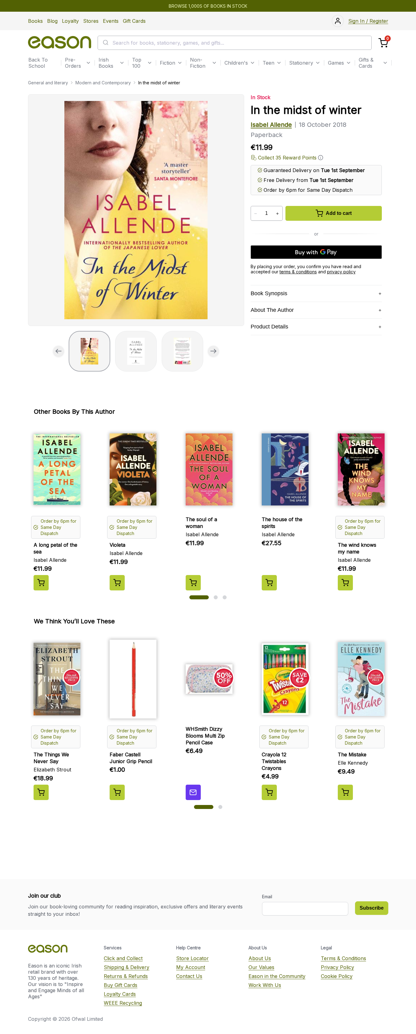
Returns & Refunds (126, 976)
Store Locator (192, 958)
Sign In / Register (368, 21)
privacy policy (341, 271)
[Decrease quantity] (256, 213)
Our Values (261, 967)
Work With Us (264, 985)
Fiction (167, 63)
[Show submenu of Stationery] (318, 63)
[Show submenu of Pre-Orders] (88, 63)
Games (336, 63)
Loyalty (70, 21)
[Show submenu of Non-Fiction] (214, 63)
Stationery (301, 63)
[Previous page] (58, 351)
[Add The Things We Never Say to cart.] (41, 792)
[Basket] (383, 43)
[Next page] (213, 351)
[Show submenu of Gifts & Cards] (385, 63)
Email (267, 896)
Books (35, 21)
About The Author (272, 310)
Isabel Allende (271, 124)
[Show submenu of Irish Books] (122, 63)
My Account (190, 967)
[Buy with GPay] (316, 252)
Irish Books (106, 63)
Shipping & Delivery (126, 967)
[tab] (89, 351)
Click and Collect (123, 958)
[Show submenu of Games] (348, 63)
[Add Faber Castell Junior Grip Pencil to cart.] (117, 792)
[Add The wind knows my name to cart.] (345, 582)
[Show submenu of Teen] (279, 63)
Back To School (38, 63)
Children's (236, 63)
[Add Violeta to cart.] (117, 582)
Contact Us (189, 976)
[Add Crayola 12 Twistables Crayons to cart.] (269, 792)
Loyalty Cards (120, 994)
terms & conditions (298, 271)
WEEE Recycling (123, 1003)
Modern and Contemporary (103, 82)
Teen (268, 63)
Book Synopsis (269, 293)
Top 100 (136, 63)
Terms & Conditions (343, 958)
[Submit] (105, 43)
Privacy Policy (337, 967)
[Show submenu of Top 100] (149, 63)
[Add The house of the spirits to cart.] (269, 582)
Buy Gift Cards (120, 985)
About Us (259, 958)
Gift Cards (134, 21)
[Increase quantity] (277, 213)
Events (111, 21)
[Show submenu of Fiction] (180, 63)
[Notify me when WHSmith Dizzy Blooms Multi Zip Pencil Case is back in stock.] (193, 792)
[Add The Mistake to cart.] (345, 792)
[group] (136, 210)
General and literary (48, 82)
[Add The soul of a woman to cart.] (193, 582)
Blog (52, 21)
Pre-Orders (73, 63)
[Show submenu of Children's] (252, 63)
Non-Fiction (197, 63)
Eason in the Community (276, 976)
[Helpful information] (320, 157)
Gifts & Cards (366, 63)
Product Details (269, 327)
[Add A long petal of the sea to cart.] (41, 582)
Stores (91, 21)
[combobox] (235, 43)
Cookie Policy (337, 976)
